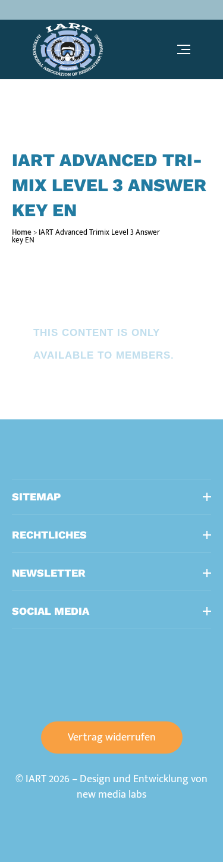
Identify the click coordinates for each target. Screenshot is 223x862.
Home (22, 232)
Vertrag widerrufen (112, 737)
